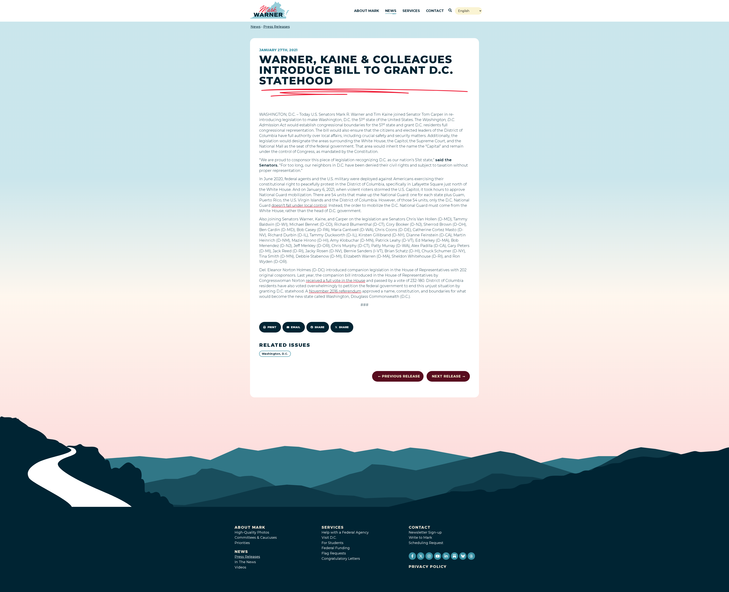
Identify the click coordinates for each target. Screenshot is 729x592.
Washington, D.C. (275, 353)
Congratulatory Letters (341, 559)
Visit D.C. (329, 537)
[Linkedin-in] (446, 556)
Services (411, 11)
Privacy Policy (428, 566)
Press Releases (276, 27)
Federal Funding (336, 548)
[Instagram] (429, 556)
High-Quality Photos (252, 532)
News (390, 11)
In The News (245, 562)
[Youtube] (437, 556)
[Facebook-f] (412, 556)
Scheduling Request (426, 543)
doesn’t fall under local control (299, 205)
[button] (270, 327)
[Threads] (471, 556)
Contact (435, 11)
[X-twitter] (420, 556)
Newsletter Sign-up (425, 532)
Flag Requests (334, 553)
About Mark (366, 11)
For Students (332, 543)
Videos (240, 567)
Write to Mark (420, 537)
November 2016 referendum (335, 291)
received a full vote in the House (335, 280)
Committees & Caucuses (256, 537)
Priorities (242, 543)
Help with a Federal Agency (345, 532)
